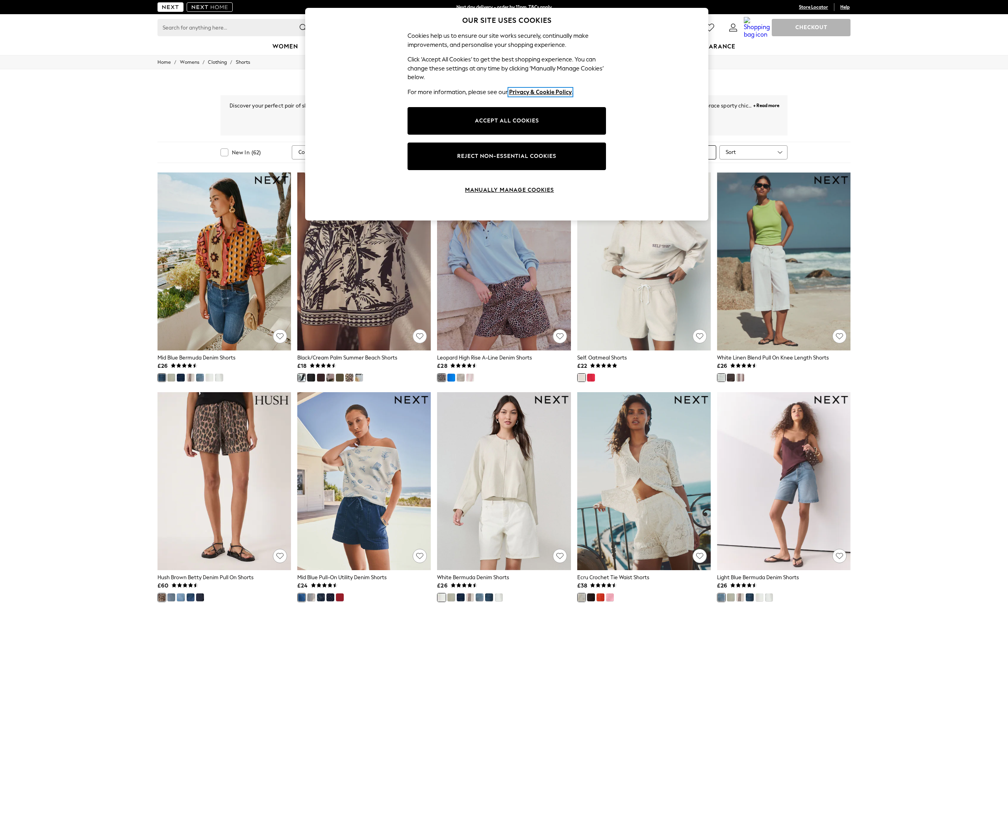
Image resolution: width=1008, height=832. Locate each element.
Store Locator (813, 7)
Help (845, 7)
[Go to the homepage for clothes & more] (170, 7)
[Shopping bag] (756, 27)
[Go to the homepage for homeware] (210, 7)
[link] (733, 27)
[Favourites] (709, 27)
